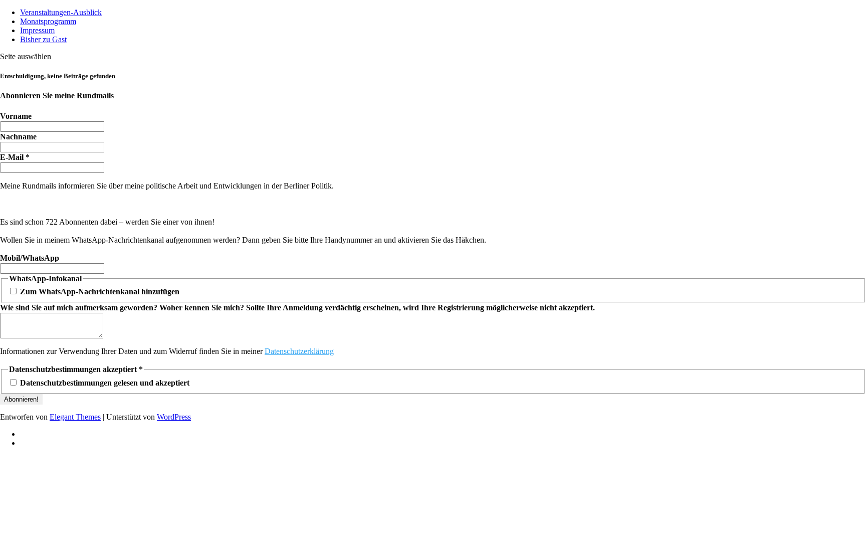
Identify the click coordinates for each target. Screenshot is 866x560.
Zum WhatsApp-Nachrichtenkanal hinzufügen (98, 291)
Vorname (16, 116)
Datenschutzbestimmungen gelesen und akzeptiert (103, 383)
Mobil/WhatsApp (29, 258)
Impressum (37, 30)
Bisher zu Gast (43, 39)
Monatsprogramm (48, 21)
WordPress (174, 417)
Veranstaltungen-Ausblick (61, 12)
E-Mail (15, 157)
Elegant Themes (75, 417)
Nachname (18, 136)
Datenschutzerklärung (299, 351)
